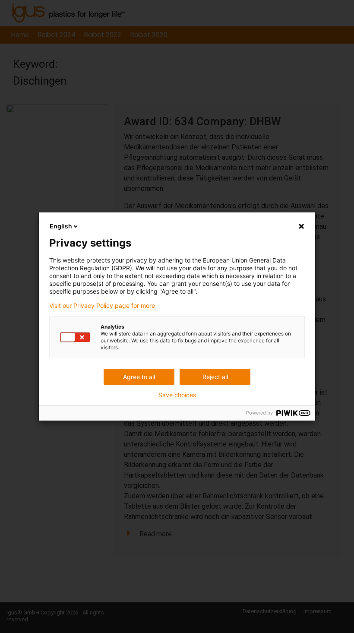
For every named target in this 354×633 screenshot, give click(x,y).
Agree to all (139, 376)
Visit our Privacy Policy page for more (102, 305)
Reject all (215, 376)
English (61, 226)
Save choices (177, 395)
